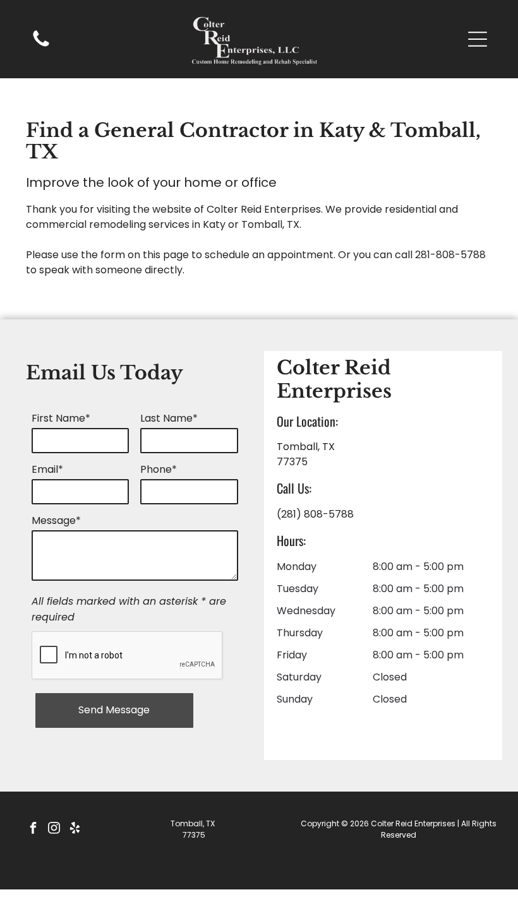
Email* (47, 469)
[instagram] (54, 829)
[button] (477, 39)
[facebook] (33, 829)
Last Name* (169, 418)
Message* (56, 520)
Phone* (158, 469)
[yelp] (74, 829)
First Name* (61, 418)
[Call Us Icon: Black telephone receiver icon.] (41, 46)
